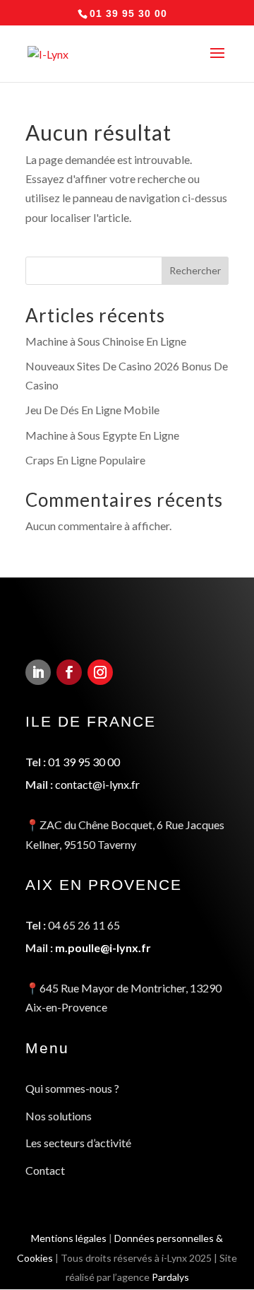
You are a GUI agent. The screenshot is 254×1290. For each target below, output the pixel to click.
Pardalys (170, 1277)
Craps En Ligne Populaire (85, 460)
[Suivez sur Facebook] (69, 672)
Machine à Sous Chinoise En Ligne (105, 341)
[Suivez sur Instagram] (100, 672)
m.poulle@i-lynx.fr (103, 947)
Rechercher (195, 270)
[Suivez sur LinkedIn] (38, 672)
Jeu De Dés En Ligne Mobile (92, 409)
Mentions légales (69, 1238)
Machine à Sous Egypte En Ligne (102, 435)
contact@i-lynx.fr (97, 784)
